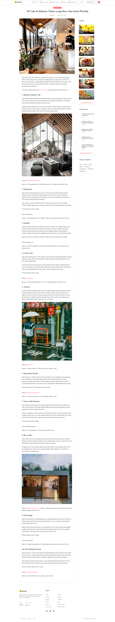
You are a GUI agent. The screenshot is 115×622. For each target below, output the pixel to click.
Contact (34, 618)
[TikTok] (50, 611)
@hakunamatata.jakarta (33, 180)
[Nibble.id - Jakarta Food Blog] (18, 2)
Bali (58, 601)
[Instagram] (47, 611)
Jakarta (59, 594)
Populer (65, 2)
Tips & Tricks (87, 166)
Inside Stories (82, 171)
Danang (52, 15)
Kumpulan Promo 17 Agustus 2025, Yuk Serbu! (87, 137)
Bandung (60, 597)
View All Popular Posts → (86, 153)
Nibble (87, 618)
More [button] (81, 2)
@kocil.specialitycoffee (32, 392)
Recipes (90, 164)
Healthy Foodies (55, 2)
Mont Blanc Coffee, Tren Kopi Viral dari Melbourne (87, 122)
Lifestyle (85, 164)
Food (81, 164)
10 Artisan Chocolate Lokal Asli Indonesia (88, 114)
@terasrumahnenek (31, 572)
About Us (29, 618)
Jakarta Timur (43, 90)
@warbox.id (29, 364)
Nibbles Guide (73, 2)
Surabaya (60, 599)
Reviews (81, 166)
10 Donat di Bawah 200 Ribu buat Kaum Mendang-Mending (88, 146)
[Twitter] (54, 611)
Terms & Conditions (22, 618)
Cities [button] (35, 2)
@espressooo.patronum (33, 508)
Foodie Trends (44, 2)
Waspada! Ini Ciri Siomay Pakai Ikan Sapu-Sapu (87, 130)
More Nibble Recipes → (87, 102)
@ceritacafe (29, 278)
